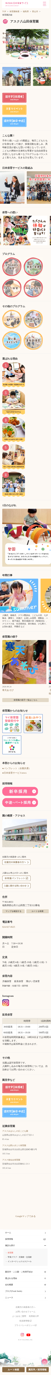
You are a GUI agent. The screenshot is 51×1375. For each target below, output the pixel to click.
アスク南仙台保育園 (11, 1160)
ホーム (8, 1232)
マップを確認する (13, 911)
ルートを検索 (37, 911)
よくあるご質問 (19, 1316)
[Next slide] (48, 230)
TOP (4, 11)
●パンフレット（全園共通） (16, 768)
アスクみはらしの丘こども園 (15, 1131)
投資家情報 (24, 1321)
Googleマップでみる (25, 1216)
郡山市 (35, 11)
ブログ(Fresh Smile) (13, 1291)
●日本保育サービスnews (14, 773)
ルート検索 (13, 1369)
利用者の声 (34, 1316)
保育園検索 (14, 11)
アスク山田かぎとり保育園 (14, 1145)
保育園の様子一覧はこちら (25, 700)
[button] (25, 44)
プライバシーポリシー (24, 1325)
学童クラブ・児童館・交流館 (20, 1257)
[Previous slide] (3, 230)
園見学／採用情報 (37, 1369)
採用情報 (9, 1239)
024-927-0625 (8, 927)
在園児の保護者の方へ (25, 1307)
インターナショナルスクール (20, 1261)
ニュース (9, 1297)
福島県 (26, 11)
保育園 (10, 1253)
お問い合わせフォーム (25, 1312)
